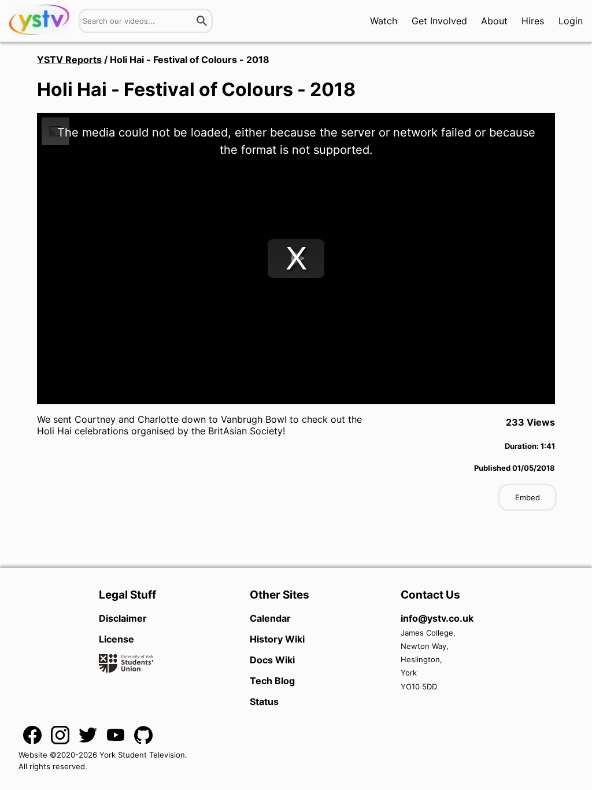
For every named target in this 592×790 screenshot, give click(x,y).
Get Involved (439, 21)
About (494, 21)
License (116, 639)
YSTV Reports (69, 59)
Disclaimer (123, 618)
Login (570, 21)
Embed (527, 497)
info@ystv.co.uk (437, 618)
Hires (532, 21)
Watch (383, 21)
